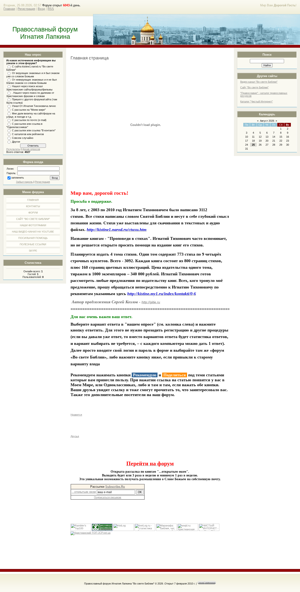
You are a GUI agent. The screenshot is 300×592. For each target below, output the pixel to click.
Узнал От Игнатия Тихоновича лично (34, 106)
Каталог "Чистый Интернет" (256, 101)
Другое (16, 141)
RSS (51, 9)
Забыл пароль (24, 181)
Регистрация (26, 9)
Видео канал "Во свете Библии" (259, 81)
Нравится (76, 414)
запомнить (17, 177)
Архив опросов (31, 149)
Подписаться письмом (107, 497)
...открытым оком (83, 492)
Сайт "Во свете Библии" (254, 87)
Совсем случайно (22, 137)
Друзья (75, 436)
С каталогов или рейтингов (28, 134)
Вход (41, 9)
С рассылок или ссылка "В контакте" (34, 130)
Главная (9, 9)
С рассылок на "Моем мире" (29, 109)
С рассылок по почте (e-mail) (29, 120)
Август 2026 (267, 120)
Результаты (13, 149)
